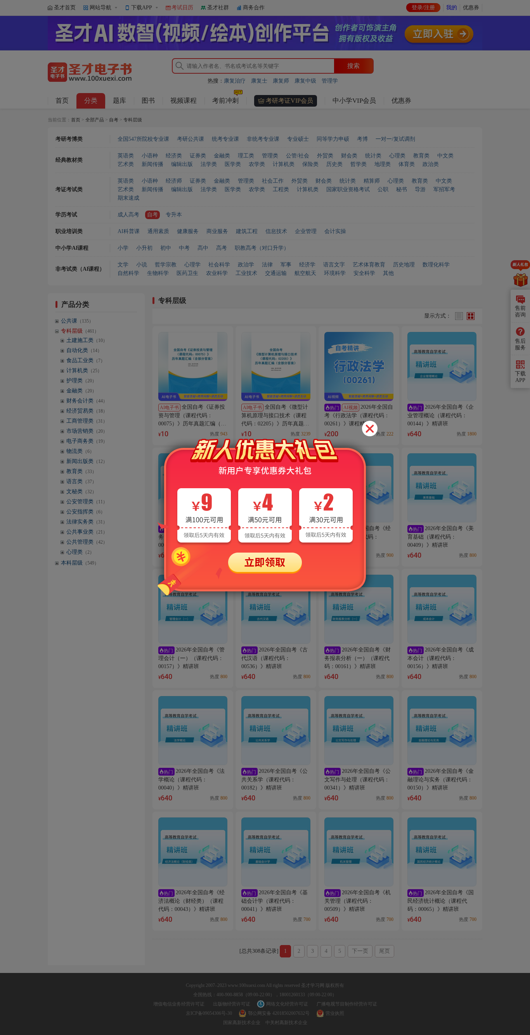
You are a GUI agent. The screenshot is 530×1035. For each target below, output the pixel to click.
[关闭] (370, 428)
